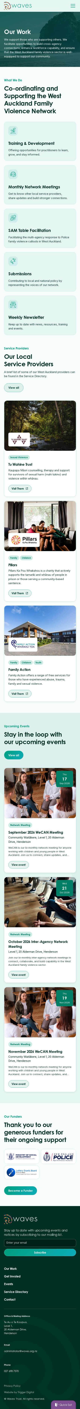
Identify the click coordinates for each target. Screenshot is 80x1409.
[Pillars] (24, 540)
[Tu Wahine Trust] (19, 439)
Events (8, 1284)
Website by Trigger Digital (19, 1392)
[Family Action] (22, 644)
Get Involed (12, 1276)
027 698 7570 (11, 1371)
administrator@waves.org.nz (20, 1351)
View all (13, 387)
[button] (72, 5)
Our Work (10, 1269)
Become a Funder (20, 1190)
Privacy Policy (12, 1385)
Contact (9, 1299)
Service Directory (16, 1292)
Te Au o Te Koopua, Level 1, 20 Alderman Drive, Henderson (15, 1328)
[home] (18, 6)
